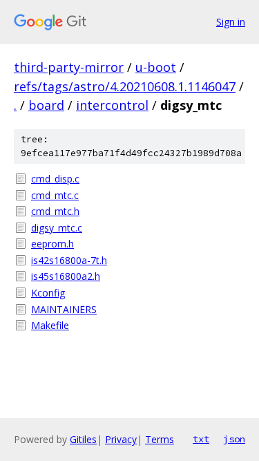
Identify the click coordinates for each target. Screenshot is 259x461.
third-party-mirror (69, 67)
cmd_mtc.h (55, 211)
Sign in (230, 21)
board (46, 105)
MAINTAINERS (64, 309)
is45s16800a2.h (65, 276)
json (234, 439)
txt (201, 439)
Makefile (50, 325)
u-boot (155, 67)
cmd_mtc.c (55, 195)
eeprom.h (52, 243)
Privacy (121, 439)
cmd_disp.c (55, 178)
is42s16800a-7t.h (69, 260)
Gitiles (83, 439)
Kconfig (48, 292)
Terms (159, 439)
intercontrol (112, 105)
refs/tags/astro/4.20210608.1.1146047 (125, 86)
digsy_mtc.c (56, 227)
